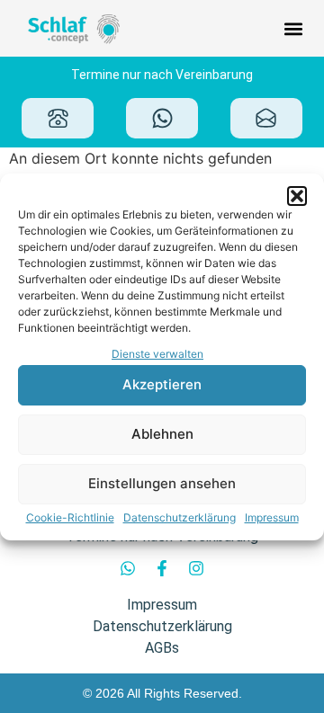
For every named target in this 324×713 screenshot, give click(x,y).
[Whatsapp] (128, 568)
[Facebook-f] (162, 568)
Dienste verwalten (157, 354)
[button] (297, 196)
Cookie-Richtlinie (70, 517)
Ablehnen (162, 433)
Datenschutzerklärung (179, 517)
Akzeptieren (162, 384)
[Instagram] (196, 568)
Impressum (272, 517)
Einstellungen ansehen (162, 483)
